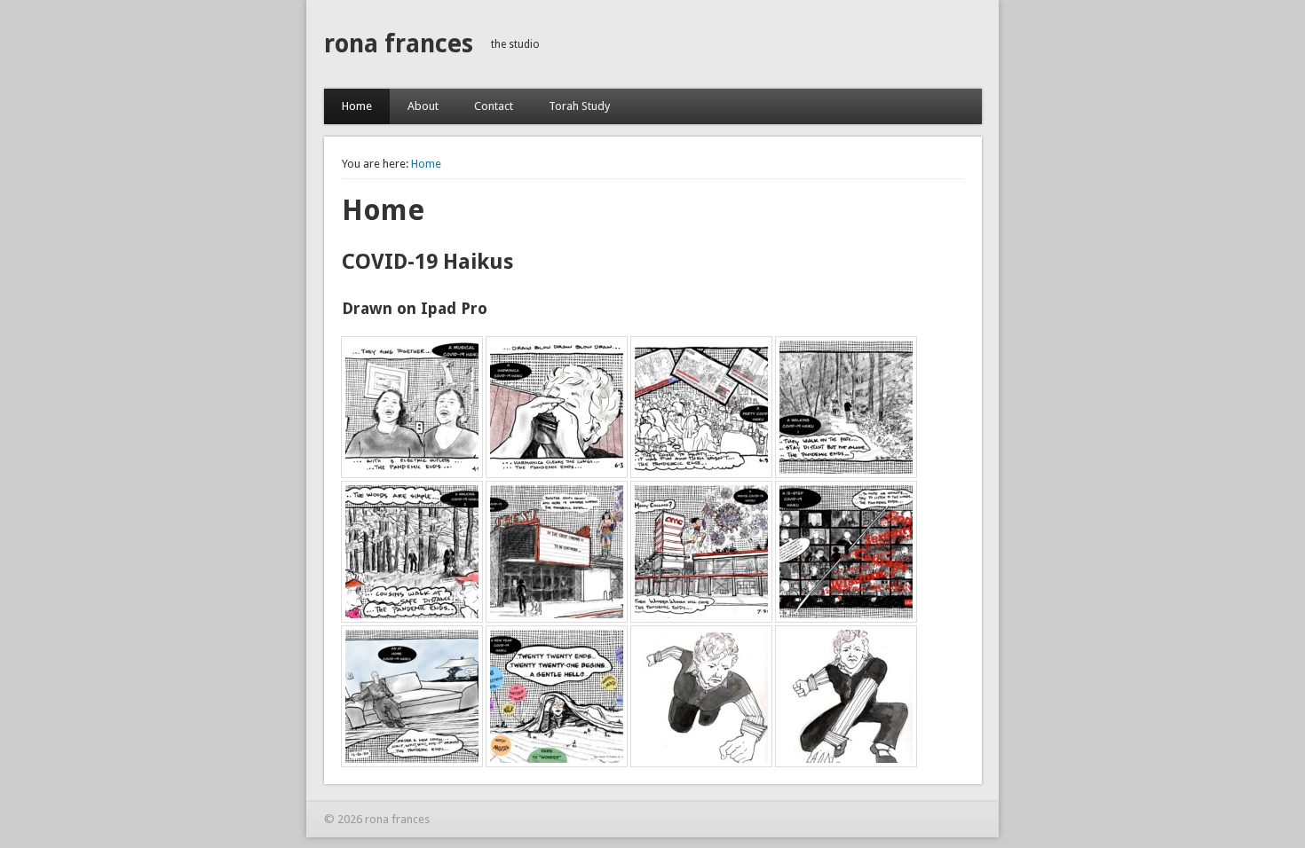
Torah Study (579, 106)
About (423, 106)
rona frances (398, 44)
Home (357, 106)
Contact (493, 106)
